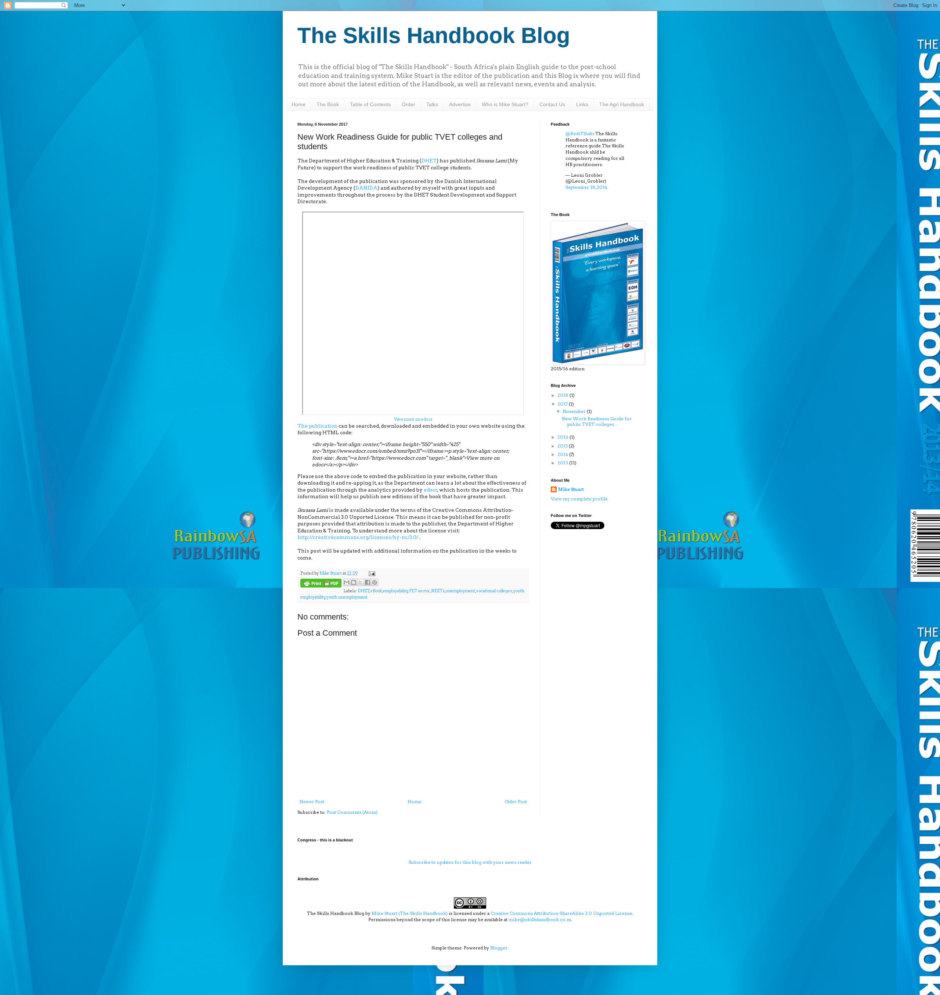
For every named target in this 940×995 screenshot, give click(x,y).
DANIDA (366, 188)
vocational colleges (494, 591)
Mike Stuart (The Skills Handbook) (410, 913)
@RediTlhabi (579, 133)
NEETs (438, 591)
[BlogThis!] (353, 582)
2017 (563, 404)
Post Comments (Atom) (352, 812)
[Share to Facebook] (367, 582)
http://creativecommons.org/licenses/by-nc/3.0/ (358, 537)
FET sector (419, 591)
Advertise (460, 104)
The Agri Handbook (621, 104)
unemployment (460, 591)
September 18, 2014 (586, 187)
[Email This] (346, 582)
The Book (328, 104)
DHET (429, 161)
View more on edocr (413, 419)
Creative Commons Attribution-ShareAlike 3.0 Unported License (561, 913)
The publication (317, 426)
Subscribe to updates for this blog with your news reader (470, 862)
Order (408, 104)
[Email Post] (371, 573)
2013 (563, 463)
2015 (563, 446)
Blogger (498, 948)
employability (395, 591)
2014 (563, 454)
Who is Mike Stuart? (505, 104)
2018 (563, 395)
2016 (563, 437)
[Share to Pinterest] (374, 582)
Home (299, 104)
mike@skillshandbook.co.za (540, 919)
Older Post (516, 801)
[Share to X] (360, 582)
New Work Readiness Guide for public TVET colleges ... (597, 421)
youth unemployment (347, 597)
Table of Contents (370, 104)
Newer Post (311, 801)
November (575, 411)
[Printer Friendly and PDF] (320, 584)
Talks (432, 104)
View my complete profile (579, 499)
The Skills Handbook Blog (433, 35)
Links (582, 104)
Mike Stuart (571, 489)
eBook (376, 591)
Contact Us (552, 104)
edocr (430, 490)
